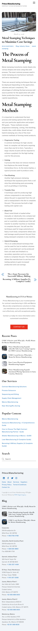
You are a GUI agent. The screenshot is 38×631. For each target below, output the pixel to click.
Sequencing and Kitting (10, 394)
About (9, 482)
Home (4, 482)
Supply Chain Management (11, 398)
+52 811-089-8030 (13, 624)
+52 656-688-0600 (13, 594)
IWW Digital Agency (20, 495)
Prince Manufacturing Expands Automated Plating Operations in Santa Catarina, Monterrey (22, 372)
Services (16, 482)
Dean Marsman (8, 46)
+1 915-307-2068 (12, 577)
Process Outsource (9, 390)
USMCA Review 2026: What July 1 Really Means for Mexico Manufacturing (18, 342)
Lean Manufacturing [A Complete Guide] (16, 439)
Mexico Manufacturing (10, 402)
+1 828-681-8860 (12, 549)
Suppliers (24, 482)
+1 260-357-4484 (13, 564)
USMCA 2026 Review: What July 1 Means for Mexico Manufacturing (20, 356)
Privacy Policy (7, 484)
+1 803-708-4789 (13, 536)
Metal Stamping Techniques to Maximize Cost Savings (18, 40)
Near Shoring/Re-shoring (11, 406)
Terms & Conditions (19, 484)
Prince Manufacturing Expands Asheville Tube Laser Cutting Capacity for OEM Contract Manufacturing (22, 349)
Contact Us (19, 327)
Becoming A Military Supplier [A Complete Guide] (16, 280)
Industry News (24, 46)
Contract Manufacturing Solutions (14, 386)
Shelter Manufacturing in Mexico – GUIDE (16, 436)
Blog (17, 46)
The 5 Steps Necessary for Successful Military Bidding (19, 275)
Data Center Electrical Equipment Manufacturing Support (20, 363)
